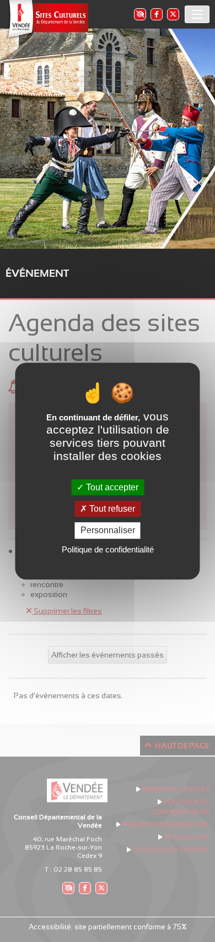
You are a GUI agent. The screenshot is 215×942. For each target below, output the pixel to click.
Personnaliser (107, 530)
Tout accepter (111, 487)
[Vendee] (47, 19)
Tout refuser (111, 508)
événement (37, 273)
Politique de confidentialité (108, 549)
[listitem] (139, 14)
